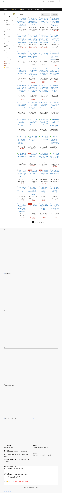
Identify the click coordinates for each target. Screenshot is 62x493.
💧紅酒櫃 (6, 40)
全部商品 (21, 14)
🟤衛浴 (6, 61)
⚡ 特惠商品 (22, 9)
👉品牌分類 (14, 9)
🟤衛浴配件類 (7, 63)
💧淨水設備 (6, 56)
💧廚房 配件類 (7, 59)
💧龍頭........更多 (7, 27)
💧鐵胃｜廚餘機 (7, 49)
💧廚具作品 (6, 22)
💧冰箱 (6, 57)
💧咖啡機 (6, 54)
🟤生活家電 (6, 65)
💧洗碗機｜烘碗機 (7, 46)
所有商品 (6, 9)
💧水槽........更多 (7, 30)
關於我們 (37, 9)
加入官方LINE (44, 9)
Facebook (30, 9)
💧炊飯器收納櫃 (7, 37)
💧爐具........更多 (7, 34)
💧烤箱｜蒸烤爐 (7, 42)
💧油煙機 (6, 52)
